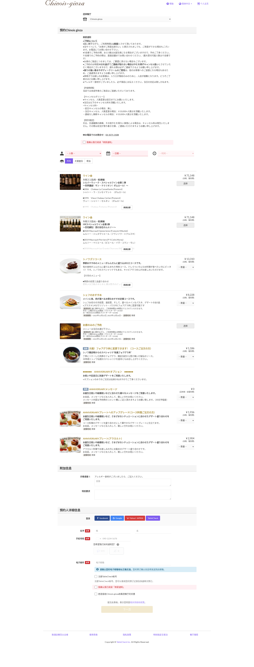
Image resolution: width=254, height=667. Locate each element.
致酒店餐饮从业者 (60, 634)
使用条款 (93, 634)
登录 (88, 518)
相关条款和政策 (137, 602)
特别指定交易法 (160, 634)
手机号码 (82, 538)
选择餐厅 (87, 14)
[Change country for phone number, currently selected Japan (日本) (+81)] (98, 538)
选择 (185, 183)
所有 (69, 161)
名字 (84, 530)
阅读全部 (127, 207)
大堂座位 (79, 161)
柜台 (89, 161)
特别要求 (86, 491)
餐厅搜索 (194, 634)
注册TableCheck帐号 (107, 576)
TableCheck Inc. (124, 642)
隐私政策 (127, 634)
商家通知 (87, 37)
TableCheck (153, 518)
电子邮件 (82, 562)
